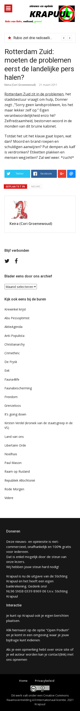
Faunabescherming (18, 388)
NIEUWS (35, 186)
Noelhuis (10, 454)
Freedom (11, 397)
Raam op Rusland (17, 471)
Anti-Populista (14, 335)
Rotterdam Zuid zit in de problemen (34, 94)
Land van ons (14, 436)
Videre (8, 498)
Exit (7, 370)
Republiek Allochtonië (19, 480)
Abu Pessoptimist (17, 318)
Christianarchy (14, 344)
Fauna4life (11, 379)
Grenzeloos (12, 405)
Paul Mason (13, 463)
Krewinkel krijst (15, 309)
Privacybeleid (44, 681)
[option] (42, 38)
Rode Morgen (14, 489)
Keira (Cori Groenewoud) (20, 85)
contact (54, 654)
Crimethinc (12, 353)
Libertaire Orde (15, 445)
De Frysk (10, 362)
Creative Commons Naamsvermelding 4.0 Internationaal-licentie (38, 697)
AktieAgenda (13, 327)
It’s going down (15, 414)
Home (23, 681)
